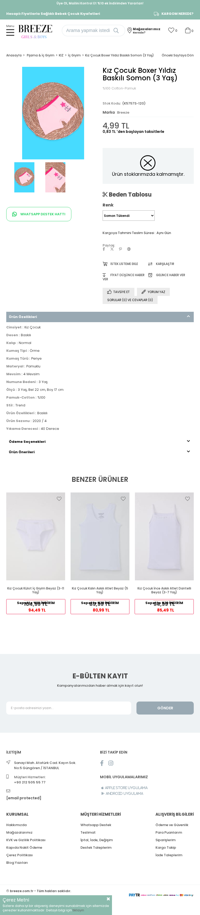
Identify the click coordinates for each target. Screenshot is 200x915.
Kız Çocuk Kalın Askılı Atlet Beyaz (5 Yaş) (100, 590)
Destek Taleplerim (95, 847)
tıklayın (78, 910)
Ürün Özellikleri (23, 316)
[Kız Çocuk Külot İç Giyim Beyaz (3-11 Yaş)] (35, 536)
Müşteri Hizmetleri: (30, 780)
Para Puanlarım (168, 832)
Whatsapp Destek (95, 824)
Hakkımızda (16, 824)
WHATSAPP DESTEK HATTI (42, 214)
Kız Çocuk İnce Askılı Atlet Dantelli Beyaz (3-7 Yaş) (164, 590)
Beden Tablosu (130, 194)
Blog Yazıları (17, 862)
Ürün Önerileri (22, 452)
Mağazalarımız (19, 832)
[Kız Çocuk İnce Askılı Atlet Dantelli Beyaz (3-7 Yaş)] (164, 536)
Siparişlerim (165, 840)
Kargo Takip (165, 847)
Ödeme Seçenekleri (27, 441)
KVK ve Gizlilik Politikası (26, 840)
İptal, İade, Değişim (96, 840)
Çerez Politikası (19, 855)
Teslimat (88, 832)
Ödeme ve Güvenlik (171, 824)
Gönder (165, 708)
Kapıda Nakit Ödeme (24, 847)
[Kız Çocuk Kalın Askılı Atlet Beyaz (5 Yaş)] (100, 536)
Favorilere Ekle (59, 498)
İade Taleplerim (168, 855)
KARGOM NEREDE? (177, 13)
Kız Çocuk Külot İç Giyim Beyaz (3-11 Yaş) (35, 590)
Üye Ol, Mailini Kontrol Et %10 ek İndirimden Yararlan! (100, 3)
